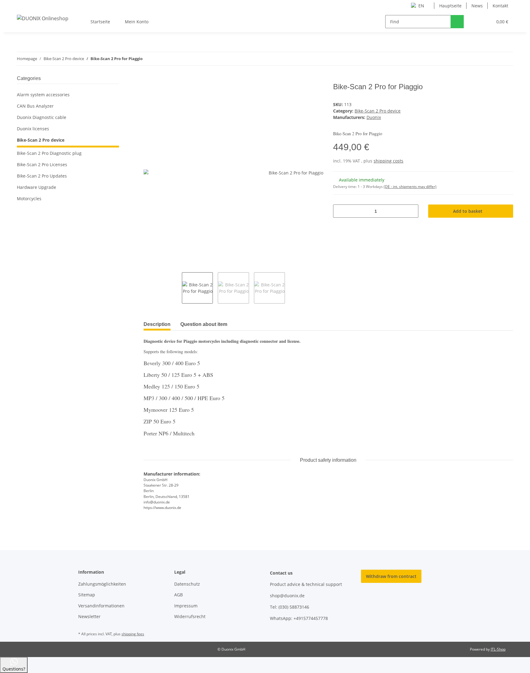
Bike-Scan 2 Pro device (378, 111)
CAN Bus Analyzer (35, 106)
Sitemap (86, 595)
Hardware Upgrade (36, 187)
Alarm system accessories (43, 95)
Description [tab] (157, 324)
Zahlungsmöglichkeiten (102, 584)
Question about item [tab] (203, 324)
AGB (178, 595)
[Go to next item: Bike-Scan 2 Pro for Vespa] (506, 58)
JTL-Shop (498, 649)
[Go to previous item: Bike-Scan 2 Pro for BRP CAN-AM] (493, 58)
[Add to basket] (148, 79)
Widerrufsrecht (189, 616)
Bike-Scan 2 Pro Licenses (42, 164)
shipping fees (132, 634)
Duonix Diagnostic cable (41, 117)
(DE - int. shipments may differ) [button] (410, 186)
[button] (475, 21)
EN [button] (421, 6)
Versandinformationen (101, 606)
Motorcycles (29, 198)
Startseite (100, 22)
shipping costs (388, 161)
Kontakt (500, 6)
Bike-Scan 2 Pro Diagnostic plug (49, 153)
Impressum (186, 606)
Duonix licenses (33, 129)
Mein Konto (136, 22)
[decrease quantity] (340, 211)
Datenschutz (187, 584)
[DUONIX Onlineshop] (42, 18)
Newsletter (89, 616)
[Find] (457, 21)
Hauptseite (450, 6)
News (477, 6)
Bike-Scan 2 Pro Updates (42, 176)
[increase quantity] (411, 211)
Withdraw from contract (391, 576)
